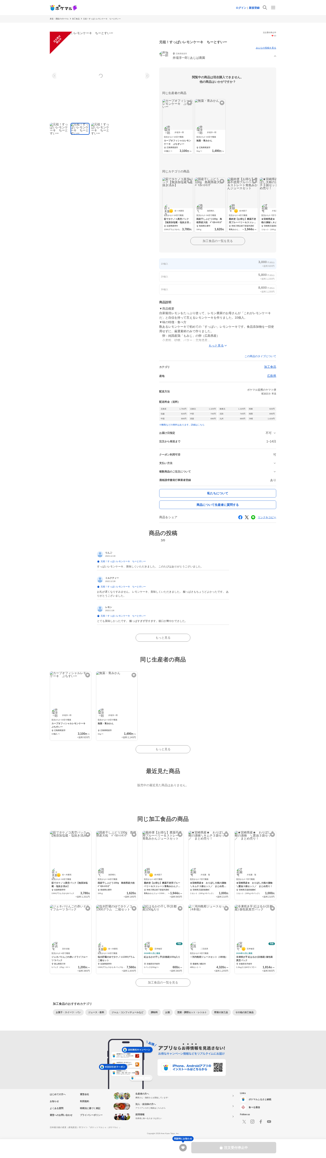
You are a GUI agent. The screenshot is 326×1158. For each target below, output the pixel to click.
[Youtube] (269, 1121)
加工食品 (76, 19)
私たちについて (217, 493)
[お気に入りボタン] (189, 102)
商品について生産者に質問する (218, 504)
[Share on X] (247, 517)
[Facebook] (261, 1121)
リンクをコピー (267, 517)
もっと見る (163, 637)
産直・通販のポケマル (59, 19)
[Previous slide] (55, 76)
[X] (244, 1121)
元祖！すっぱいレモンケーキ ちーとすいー (102, 19)
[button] (217, 56)
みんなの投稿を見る (266, 48)
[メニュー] (273, 8)
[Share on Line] (253, 517)
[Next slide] (147, 76)
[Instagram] (252, 1121)
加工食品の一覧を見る (218, 241)
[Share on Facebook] (240, 517)
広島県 (271, 375)
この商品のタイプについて (260, 356)
